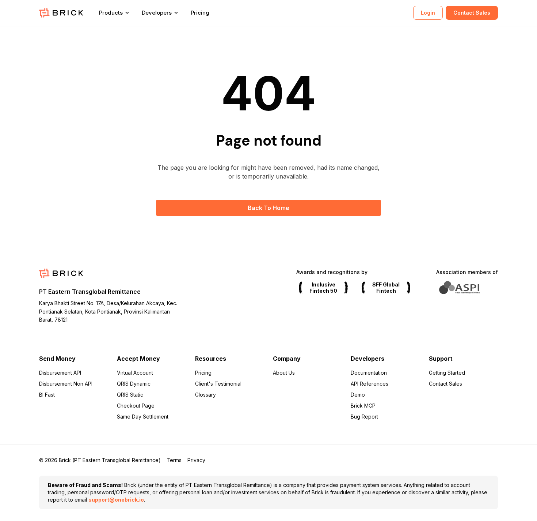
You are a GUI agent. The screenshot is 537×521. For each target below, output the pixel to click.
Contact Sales (471, 13)
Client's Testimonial (218, 384)
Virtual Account (135, 373)
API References (369, 384)
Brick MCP (363, 405)
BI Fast (47, 394)
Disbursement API (60, 373)
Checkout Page (136, 405)
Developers (157, 12)
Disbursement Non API (65, 384)
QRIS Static (130, 394)
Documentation (369, 373)
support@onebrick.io (116, 499)
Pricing (200, 12)
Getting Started (447, 373)
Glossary (205, 394)
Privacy (196, 460)
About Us (284, 373)
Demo (358, 394)
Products (111, 12)
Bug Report (364, 416)
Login (428, 13)
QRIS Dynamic (134, 384)
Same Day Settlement (142, 416)
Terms (174, 460)
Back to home (268, 207)
